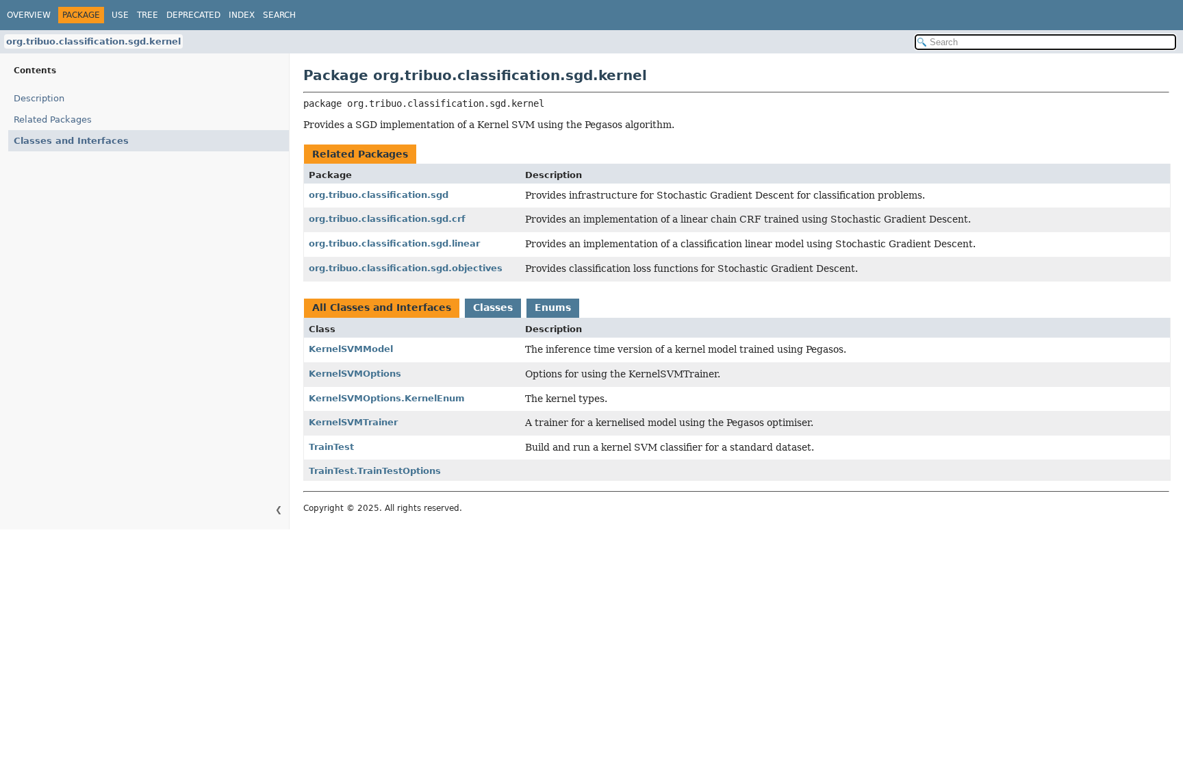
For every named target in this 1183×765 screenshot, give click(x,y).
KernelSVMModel (351, 349)
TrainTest (331, 447)
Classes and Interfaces (71, 141)
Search (279, 15)
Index (242, 15)
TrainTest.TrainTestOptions (375, 471)
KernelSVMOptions (355, 373)
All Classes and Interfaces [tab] (381, 307)
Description (39, 98)
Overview (29, 15)
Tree (147, 15)
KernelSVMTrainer (353, 422)
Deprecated (193, 15)
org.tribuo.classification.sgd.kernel (93, 41)
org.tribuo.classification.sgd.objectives (406, 268)
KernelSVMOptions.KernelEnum (387, 398)
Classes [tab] (493, 307)
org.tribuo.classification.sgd (378, 195)
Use (120, 15)
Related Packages (53, 119)
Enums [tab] (553, 307)
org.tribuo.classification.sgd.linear (394, 243)
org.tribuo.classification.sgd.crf (387, 219)
